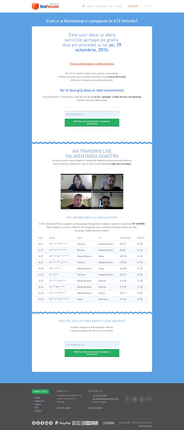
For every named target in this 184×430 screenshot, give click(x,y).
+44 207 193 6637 (100, 396)
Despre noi (101, 6)
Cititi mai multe (63, 408)
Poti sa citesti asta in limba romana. (92, 64)
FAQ (110, 6)
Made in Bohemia (145, 426)
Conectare (133, 6)
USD (148, 6)
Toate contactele (95, 408)
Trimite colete (40, 392)
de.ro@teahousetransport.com (106, 399)
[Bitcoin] (34, 423)
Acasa (37, 398)
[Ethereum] (42, 423)
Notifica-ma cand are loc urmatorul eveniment (92, 122)
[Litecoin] (38, 423)
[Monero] (46, 423)
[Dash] (51, 423)
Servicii (90, 6)
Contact (119, 6)
